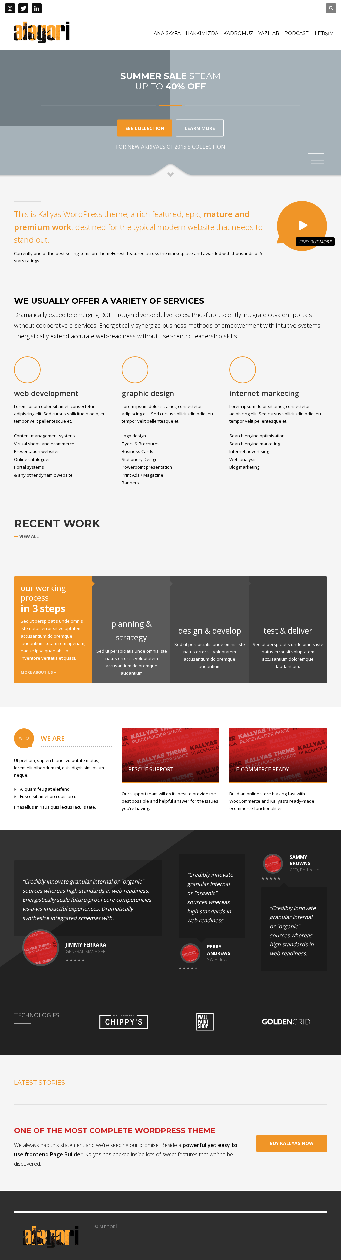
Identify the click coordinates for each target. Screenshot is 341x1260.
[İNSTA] (10, 8)
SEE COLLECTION (144, 127)
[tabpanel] (170, 89)
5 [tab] (317, 167)
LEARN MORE (200, 127)
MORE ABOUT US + (38, 672)
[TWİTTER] (23, 8)
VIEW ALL (29, 536)
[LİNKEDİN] (37, 8)
